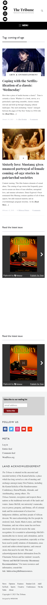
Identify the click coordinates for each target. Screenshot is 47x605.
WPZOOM (14, 598)
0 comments (34, 119)
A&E (40, 583)
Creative (21, 587)
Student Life (30, 583)
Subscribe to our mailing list (15, 399)
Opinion (12, 583)
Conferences (31, 587)
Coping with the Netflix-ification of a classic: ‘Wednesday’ (20, 85)
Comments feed (8, 453)
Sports (13, 587)
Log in (5, 444)
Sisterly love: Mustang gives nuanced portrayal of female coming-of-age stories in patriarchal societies (23, 171)
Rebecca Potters (24, 210)
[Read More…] (10, 114)
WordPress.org (8, 457)
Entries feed (7, 448)
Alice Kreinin (22, 119)
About (11, 590)
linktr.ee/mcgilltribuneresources (19, 571)
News (4, 583)
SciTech (5, 587)
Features (20, 583)
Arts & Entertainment (23, 74)
